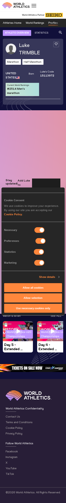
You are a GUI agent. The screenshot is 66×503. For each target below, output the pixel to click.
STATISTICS (41, 32)
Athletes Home (12, 22)
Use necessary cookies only (33, 308)
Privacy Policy (14, 433)
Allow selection (33, 297)
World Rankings (35, 22)
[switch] (41, 241)
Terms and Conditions (19, 422)
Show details (47, 276)
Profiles (53, 22)
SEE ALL (56, 315)
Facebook (12, 451)
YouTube (11, 468)
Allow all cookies (33, 287)
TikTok (10, 474)
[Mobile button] (33, 5)
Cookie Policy (13, 214)
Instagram (11, 457)
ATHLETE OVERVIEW (17, 32)
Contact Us (13, 416)
